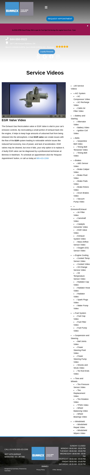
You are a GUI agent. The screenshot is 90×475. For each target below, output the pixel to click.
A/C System (80, 93)
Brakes (78, 160)
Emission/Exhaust (78, 209)
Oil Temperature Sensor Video (79, 276)
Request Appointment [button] (60, 19)
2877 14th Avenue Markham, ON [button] (22, 44)
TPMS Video (82, 405)
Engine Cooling (81, 255)
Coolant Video (83, 264)
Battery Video (83, 127)
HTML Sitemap (57, 470)
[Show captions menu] (51, 116)
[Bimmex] (15, 14)
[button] (38, 56)
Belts (77, 138)
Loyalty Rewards (46, 52)
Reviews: (48, 47)
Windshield (80, 421)
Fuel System (80, 313)
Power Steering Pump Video (80, 359)
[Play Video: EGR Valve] (34, 98)
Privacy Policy (40, 470)
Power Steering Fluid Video (80, 350)
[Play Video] (4, 116)
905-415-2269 (42, 158)
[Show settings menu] (59, 116)
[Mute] (55, 116)
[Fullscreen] (64, 116)
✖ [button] (87, 26)
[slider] (29, 116)
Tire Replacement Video (79, 393)
